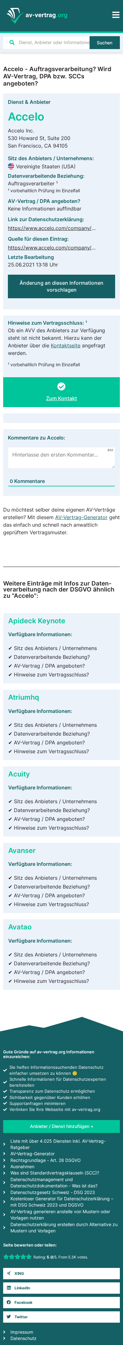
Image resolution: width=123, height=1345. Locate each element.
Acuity (19, 774)
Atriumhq (23, 697)
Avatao (20, 926)
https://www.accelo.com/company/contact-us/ (63, 247)
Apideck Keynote (36, 620)
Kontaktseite (65, 345)
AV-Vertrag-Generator (81, 517)
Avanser (22, 850)
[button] (61, 1273)
